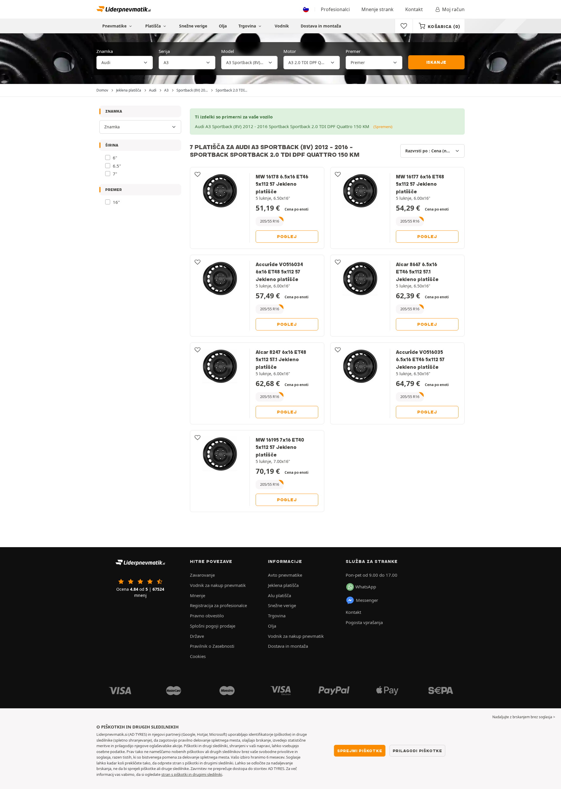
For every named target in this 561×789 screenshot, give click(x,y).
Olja (223, 26)
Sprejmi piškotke (359, 750)
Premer (353, 51)
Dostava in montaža (321, 26)
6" (115, 158)
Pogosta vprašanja (364, 622)
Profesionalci (335, 9)
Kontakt (414, 9)
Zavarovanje (202, 575)
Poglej (287, 236)
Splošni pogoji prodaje (212, 626)
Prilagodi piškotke (417, 750)
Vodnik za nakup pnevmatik (218, 585)
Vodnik (282, 26)
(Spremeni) (382, 126)
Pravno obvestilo (207, 616)
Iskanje (436, 62)
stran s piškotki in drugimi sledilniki (191, 774)
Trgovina (247, 26)
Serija (164, 51)
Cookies (198, 656)
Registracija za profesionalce (218, 605)
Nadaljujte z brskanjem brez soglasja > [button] (523, 716)
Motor (289, 51)
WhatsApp (365, 587)
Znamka (104, 51)
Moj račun (453, 9)
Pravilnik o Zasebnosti (212, 646)
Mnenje (197, 595)
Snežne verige (193, 26)
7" (115, 174)
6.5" (117, 166)
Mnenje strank (377, 9)
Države (197, 636)
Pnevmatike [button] (115, 26)
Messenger (367, 600)
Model (227, 51)
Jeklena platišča (283, 585)
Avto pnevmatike (285, 575)
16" (116, 202)
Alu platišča (279, 595)
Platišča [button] (153, 26)
